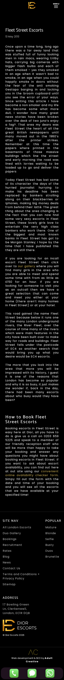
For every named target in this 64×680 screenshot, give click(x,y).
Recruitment (12, 545)
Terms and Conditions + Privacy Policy (21, 576)
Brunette (52, 557)
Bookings (10, 539)
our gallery (26, 266)
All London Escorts (17, 527)
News (7, 562)
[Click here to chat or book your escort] (50, 673)
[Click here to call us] (14, 673)
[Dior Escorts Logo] (32, 5)
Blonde (50, 533)
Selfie (49, 539)
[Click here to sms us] (32, 673)
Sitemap (9, 584)
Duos (49, 551)
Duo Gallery (12, 533)
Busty (49, 545)
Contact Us (11, 568)
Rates (7, 551)
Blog (6, 557)
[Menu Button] (56, 5)
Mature (51, 527)
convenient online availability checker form (32, 473)
